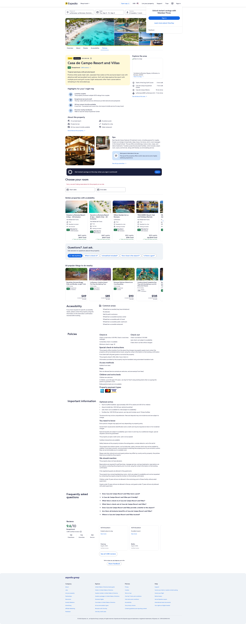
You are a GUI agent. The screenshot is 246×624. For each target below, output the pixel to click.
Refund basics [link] (158, 596)
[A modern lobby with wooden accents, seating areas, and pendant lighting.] (80, 150)
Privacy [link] (127, 587)
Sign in (178, 3)
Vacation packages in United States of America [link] (107, 596)
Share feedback (114, 564)
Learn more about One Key (164, 23)
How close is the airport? (131, 256)
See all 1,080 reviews (108, 554)
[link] (164, 30)
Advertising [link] (68, 605)
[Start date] (80, 189)
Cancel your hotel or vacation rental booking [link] (166, 590)
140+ (158, 43)
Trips (167, 3)
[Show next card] (163, 220)
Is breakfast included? (110, 256)
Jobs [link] (66, 590)
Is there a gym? (149, 256)
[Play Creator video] (126, 25)
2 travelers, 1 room (135, 13)
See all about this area (138, 96)
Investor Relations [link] (69, 602)
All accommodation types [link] (101, 605)
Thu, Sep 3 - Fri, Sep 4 (107, 13)
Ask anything (76, 256)
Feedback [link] (68, 611)
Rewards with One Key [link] (101, 608)
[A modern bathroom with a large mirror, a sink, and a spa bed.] (103, 143)
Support (159, 3)
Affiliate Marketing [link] (70, 608)
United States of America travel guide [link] (105, 587)
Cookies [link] (127, 590)
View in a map (137, 76)
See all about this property (75, 130)
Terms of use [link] (128, 593)
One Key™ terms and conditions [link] (133, 596)
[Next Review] (159, 537)
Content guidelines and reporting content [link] (136, 608)
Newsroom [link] (68, 599)
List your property (148, 3)
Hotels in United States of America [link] (104, 590)
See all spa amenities (118, 163)
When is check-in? (91, 256)
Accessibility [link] (128, 602)
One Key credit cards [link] (100, 611)
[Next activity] (163, 284)
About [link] (67, 587)
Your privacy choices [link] (130, 605)
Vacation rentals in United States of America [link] (106, 593)
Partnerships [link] (68, 596)
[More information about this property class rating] (91, 58)
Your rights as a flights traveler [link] (162, 605)
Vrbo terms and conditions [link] (132, 599)
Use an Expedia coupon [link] (161, 599)
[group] (115, 255)
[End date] (110, 189)
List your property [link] (69, 593)
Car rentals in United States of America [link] (105, 602)
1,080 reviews (85, 67)
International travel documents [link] (163, 602)
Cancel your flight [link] (159, 593)
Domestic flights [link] (99, 599)
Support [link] (157, 587)
